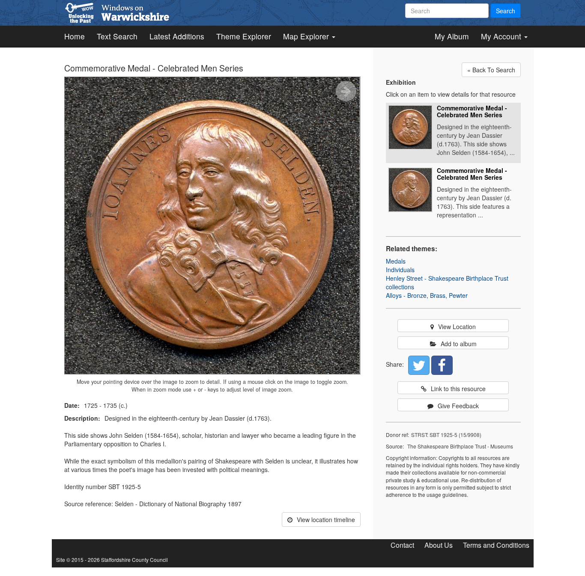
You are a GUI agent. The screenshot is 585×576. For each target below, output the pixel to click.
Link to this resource (458, 388)
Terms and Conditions (496, 545)
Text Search (117, 36)
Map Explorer (307, 36)
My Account (502, 36)
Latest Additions (176, 36)
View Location (457, 326)
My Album (452, 36)
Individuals (400, 269)
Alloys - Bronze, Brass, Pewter (427, 295)
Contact (402, 545)
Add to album (459, 343)
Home (74, 36)
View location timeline (326, 519)
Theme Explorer (243, 36)
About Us (438, 545)
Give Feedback (458, 405)
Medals (396, 261)
